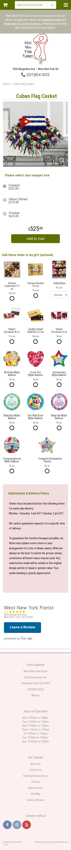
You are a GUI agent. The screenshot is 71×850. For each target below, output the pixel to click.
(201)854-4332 (37, 75)
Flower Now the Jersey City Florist (22, 23)
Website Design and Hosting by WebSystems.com (51, 842)
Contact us (35, 769)
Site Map (35, 793)
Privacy (36, 781)
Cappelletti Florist (51, 19)
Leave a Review (35, 800)
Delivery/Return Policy (35, 775)
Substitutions (35, 787)
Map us (36, 695)
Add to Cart (36, 239)
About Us (35, 763)
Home (6, 84)
